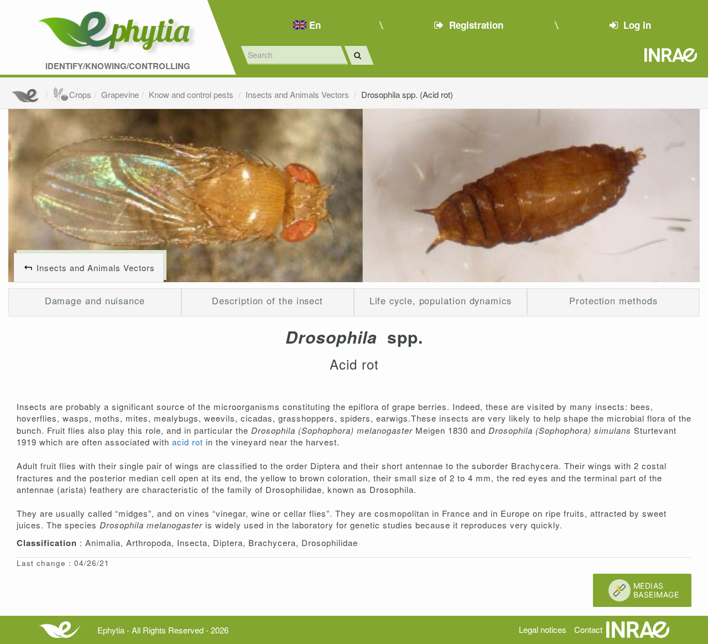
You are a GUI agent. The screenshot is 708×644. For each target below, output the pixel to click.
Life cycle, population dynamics (440, 300)
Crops (80, 94)
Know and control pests (192, 94)
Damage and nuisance (95, 300)
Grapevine (120, 94)
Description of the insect (267, 300)
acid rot (189, 442)
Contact (588, 629)
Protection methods (613, 300)
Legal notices (542, 629)
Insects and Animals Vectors (298, 94)
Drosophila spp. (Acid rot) (407, 94)
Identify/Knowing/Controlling (117, 66)
